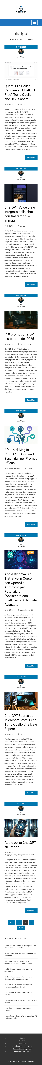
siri (32, 610)
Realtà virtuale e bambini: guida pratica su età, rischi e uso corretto (20, 947)
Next (21, 928)
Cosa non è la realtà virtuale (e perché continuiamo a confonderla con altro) (18, 962)
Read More (31, 158)
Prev (11, 922)
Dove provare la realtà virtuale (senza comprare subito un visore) (18, 986)
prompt (28, 344)
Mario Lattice (21, 58)
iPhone (34, 855)
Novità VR (9, 104)
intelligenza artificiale (24, 855)
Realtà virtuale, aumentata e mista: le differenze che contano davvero (18, 978)
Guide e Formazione (13, 468)
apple (22, 610)
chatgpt (22, 104)
